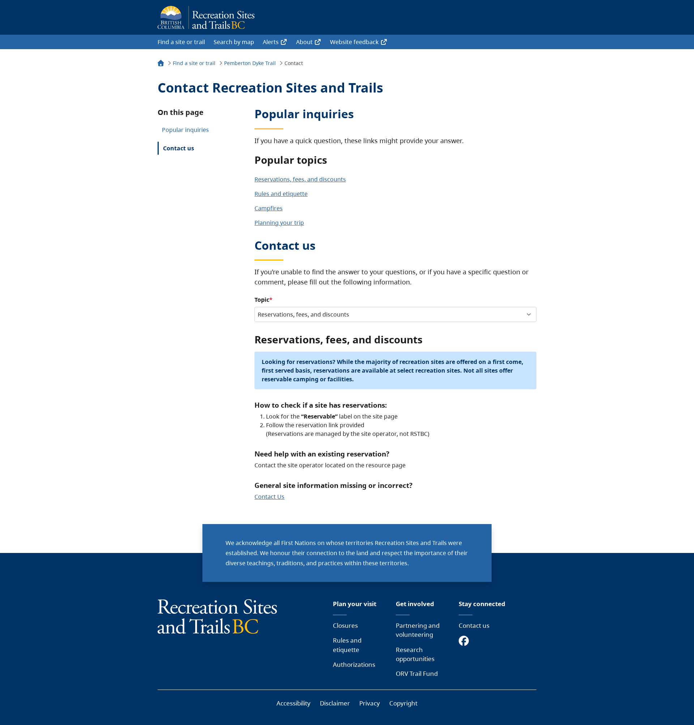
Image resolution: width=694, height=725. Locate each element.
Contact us (178, 148)
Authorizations (354, 664)
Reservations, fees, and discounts (300, 179)
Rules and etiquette (281, 194)
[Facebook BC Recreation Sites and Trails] (465, 641)
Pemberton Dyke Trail (250, 63)
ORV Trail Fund (417, 673)
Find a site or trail (181, 42)
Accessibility (293, 703)
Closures (345, 625)
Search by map (234, 42)
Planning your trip (279, 223)
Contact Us (269, 497)
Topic (261, 300)
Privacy (369, 703)
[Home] (161, 64)
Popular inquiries (185, 130)
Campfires (268, 208)
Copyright (403, 703)
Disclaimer (335, 703)
